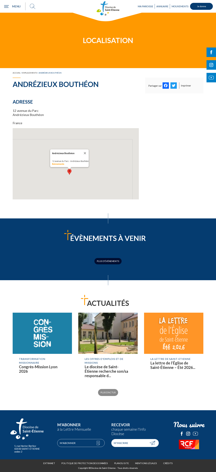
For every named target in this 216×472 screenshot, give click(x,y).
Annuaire (162, 6)
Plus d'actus (108, 392)
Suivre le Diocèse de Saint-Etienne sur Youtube (211, 77)
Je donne (201, 6)
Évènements (58, 164)
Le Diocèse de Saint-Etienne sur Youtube (195, 434)
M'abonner (67, 442)
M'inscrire (121, 442)
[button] (69, 172)
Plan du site (121, 463)
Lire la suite (42, 348)
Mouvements (180, 6)
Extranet (49, 463)
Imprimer (186, 85)
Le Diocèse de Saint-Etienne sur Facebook (182, 434)
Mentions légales (146, 463)
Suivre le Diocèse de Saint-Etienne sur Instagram (211, 65)
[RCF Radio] (189, 444)
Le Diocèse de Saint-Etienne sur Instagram (188, 434)
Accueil (16, 73)
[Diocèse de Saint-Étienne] (108, 8)
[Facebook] (166, 85)
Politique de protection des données (84, 463)
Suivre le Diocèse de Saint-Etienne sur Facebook (211, 52)
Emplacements (29, 73)
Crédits (168, 463)
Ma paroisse (145, 6)
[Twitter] (173, 85)
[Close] (85, 153)
